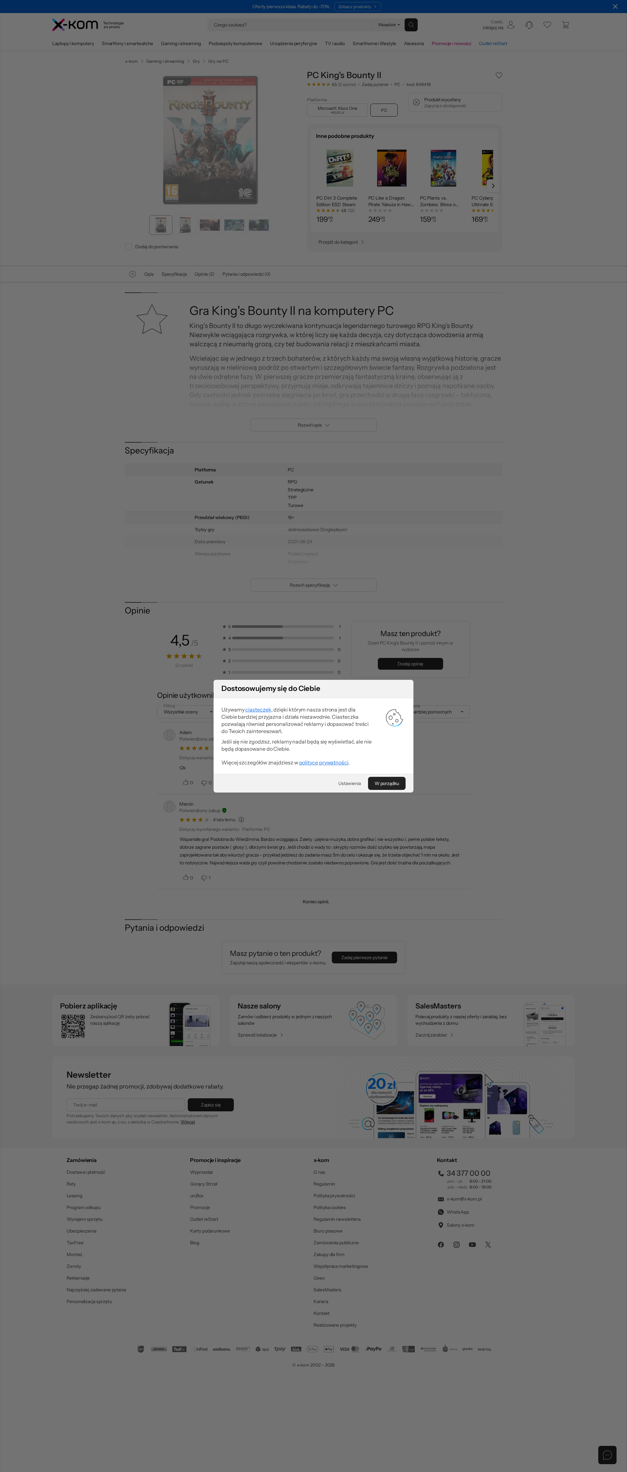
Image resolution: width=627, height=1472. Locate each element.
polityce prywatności (323, 762)
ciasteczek (258, 709)
